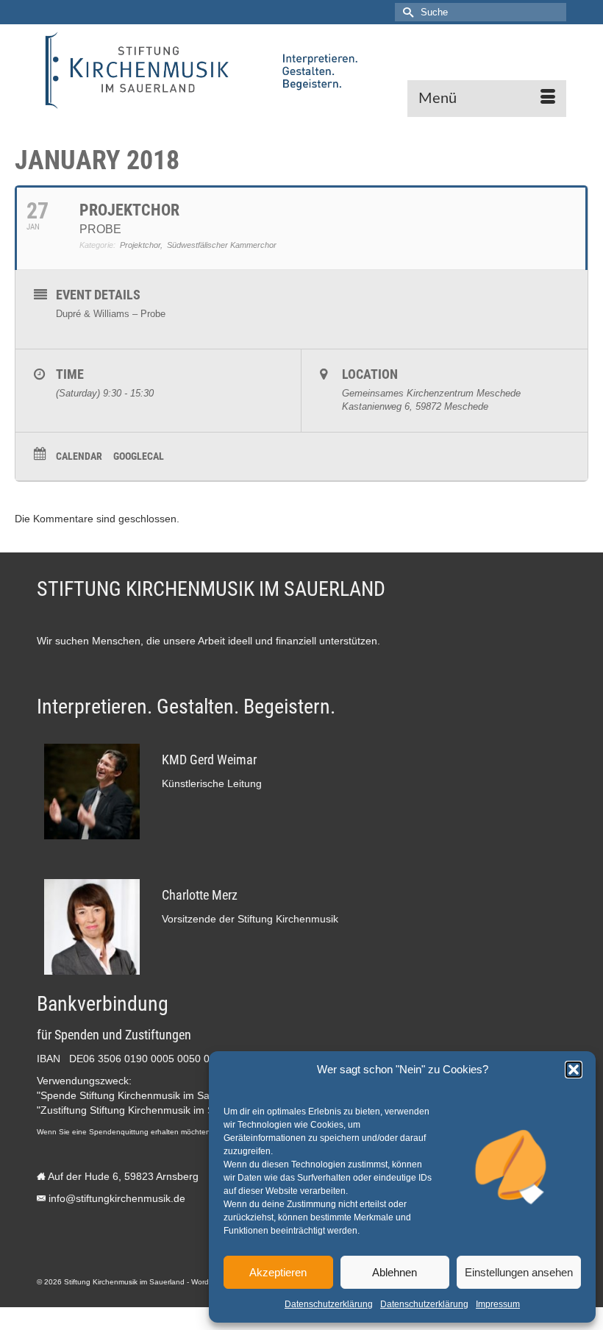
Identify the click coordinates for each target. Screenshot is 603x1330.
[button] (573, 1069)
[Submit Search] (406, 12)
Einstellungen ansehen (519, 1272)
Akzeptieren (278, 1272)
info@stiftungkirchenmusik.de (117, 1198)
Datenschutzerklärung (329, 1304)
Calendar (79, 456)
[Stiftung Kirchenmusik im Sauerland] (301, 70)
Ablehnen (394, 1272)
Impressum (498, 1304)
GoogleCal (138, 456)
